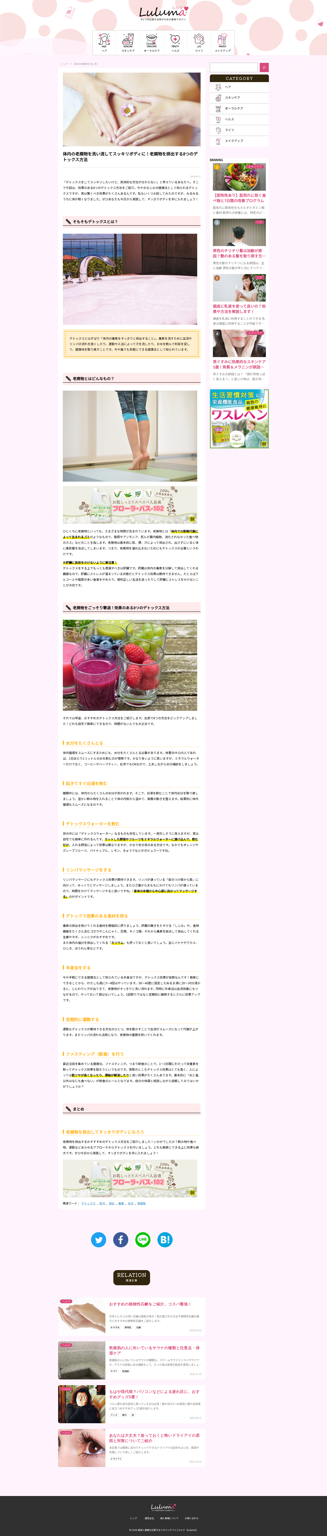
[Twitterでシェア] (98, 1239)
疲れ (124, 1414)
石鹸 (138, 1327)
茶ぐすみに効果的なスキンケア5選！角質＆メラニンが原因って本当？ (239, 364)
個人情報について (169, 1518)
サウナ (114, 1371)
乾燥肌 (125, 1371)
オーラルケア (152, 51)
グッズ (114, 1414)
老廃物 (141, 1203)
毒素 (121, 1203)
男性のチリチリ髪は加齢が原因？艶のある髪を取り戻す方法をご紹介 (239, 253)
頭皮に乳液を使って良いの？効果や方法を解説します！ (239, 308)
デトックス (88, 1203)
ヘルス (175, 51)
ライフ (199, 51)
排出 (111, 1203)
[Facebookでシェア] (120, 1239)
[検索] (264, 67)
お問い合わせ (192, 1518)
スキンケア (128, 51)
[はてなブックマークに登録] (165, 1239)
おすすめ (115, 1327)
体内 (102, 1203)
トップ (64, 64)
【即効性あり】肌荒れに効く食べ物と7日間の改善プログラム (239, 198)
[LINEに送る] (142, 1239)
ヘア (104, 51)
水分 (130, 1203)
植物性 (128, 1327)
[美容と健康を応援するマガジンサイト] (163, 14)
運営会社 (149, 1518)
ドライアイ (116, 1458)
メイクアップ (223, 51)
